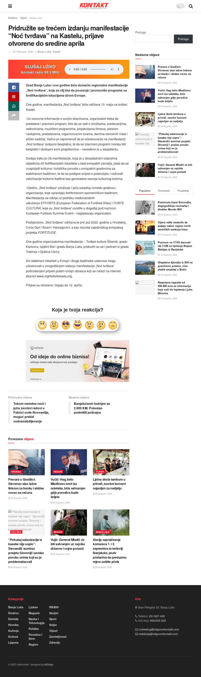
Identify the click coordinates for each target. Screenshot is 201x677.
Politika (16, 532)
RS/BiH (53, 607)
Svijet (53, 625)
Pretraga (140, 32)
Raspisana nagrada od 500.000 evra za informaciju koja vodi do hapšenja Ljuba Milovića (175, 287)
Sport (53, 619)
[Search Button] (191, 6)
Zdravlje (54, 642)
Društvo (13, 613)
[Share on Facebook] (13, 87)
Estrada (13, 619)
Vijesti (23, 17)
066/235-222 (157, 620)
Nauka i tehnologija (37, 621)
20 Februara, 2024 (23, 51)
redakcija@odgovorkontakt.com (158, 634)
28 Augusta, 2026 (18, 497)
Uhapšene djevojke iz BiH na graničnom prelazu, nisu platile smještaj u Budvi (175, 265)
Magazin (34, 613)
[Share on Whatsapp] (13, 106)
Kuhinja (13, 631)
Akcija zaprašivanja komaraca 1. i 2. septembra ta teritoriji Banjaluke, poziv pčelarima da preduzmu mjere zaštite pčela (109, 550)
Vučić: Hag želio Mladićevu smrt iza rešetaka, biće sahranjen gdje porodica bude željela (68, 488)
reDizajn (48, 664)
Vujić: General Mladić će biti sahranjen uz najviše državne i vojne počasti (68, 544)
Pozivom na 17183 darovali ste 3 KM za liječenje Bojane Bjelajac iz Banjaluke (175, 245)
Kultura (13, 637)
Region (58, 471)
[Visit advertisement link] (77, 361)
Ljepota (13, 642)
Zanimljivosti (58, 637)
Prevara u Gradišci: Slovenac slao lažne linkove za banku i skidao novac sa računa (26, 486)
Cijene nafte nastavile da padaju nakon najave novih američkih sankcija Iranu (174, 225)
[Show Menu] (10, 6)
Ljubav (33, 607)
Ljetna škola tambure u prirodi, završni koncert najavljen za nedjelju (109, 483)
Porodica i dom (35, 636)
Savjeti (53, 613)
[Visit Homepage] (94, 6)
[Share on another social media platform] (13, 115)
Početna (12, 17)
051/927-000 (156, 616)
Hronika (16, 471)
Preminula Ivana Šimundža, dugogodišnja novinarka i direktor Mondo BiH (175, 205)
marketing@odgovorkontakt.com (159, 629)
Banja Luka (36, 17)
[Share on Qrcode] (13, 97)
